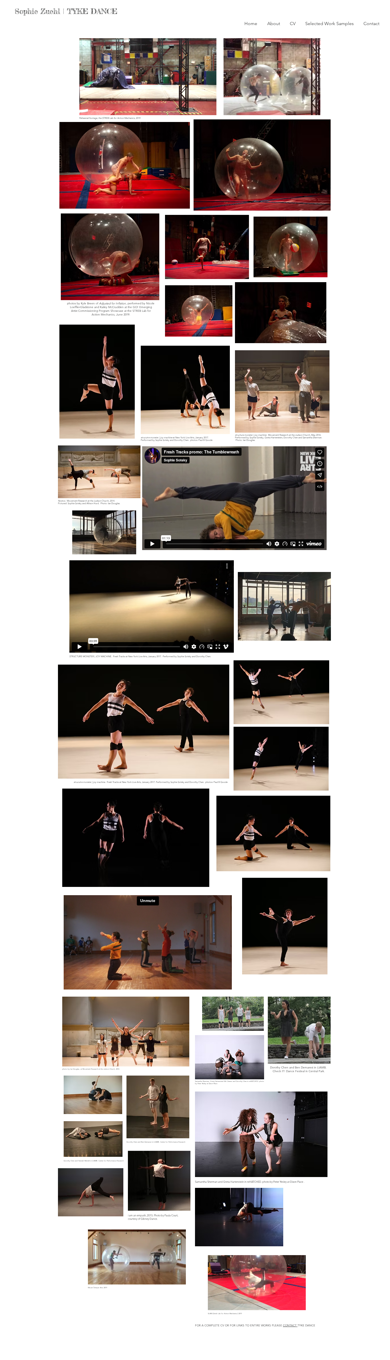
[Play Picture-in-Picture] (199, 107)
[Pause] (87, 107)
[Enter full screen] (208, 107)
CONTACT (290, 1325)
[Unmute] (96, 107)
